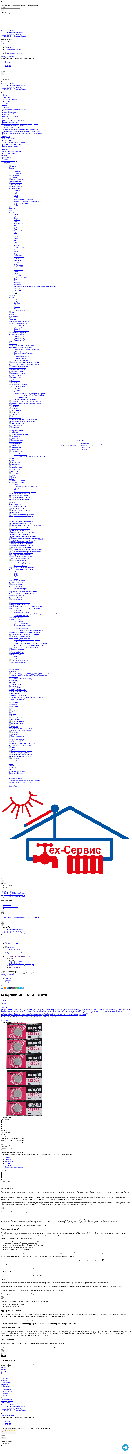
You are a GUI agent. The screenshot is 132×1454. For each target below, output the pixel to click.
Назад (13, 958)
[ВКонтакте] (2, 988)
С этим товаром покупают (14, 1167)
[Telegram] (22, 988)
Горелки (69, 1015)
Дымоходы (92, 1009)
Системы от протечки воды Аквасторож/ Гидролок (22, 1011)
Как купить (9, 1161)
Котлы (3, 1009)
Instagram (8, 64)
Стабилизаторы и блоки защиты (51, 1011)
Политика (4, 1393)
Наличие (8, 1158)
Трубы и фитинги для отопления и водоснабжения (98, 1011)
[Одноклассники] (5, 988)
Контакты (4, 1384)
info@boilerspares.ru (9, 57)
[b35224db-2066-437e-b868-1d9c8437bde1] (24, 1069)
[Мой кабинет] (2, 902)
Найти (3, 1438)
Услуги (3, 1371)
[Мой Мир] (8, 988)
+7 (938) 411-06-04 (7, 30)
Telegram (8, 66)
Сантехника (30, 1016)
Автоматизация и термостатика (107, 1009)
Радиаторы (69, 1009)
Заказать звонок (14, 967)
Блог (2, 1373)
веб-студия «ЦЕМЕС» (59, 1428)
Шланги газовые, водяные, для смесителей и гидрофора (52, 1013)
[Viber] (13, 988)
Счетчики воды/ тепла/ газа (101, 1013)
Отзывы (8, 1159)
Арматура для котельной (71, 1011)
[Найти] (2, 10)
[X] (10, 988)
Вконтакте (8, 62)
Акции (3, 1369)
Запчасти (8, 1009)
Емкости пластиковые (80, 1009)
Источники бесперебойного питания (25, 1015)
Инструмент (87, 1013)
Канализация (115, 1013)
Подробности (5, 1137)
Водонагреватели (42, 1009)
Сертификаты (6, 1382)
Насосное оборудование (56, 1009)
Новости (4, 1380)
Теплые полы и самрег (49, 1016)
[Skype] (19, 988)
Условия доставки (7, 1391)
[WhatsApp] (16, 988)
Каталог (3, 1367)
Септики (38, 1016)
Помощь (4, 1395)
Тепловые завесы (60, 1015)
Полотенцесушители (13, 1016)
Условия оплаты (6, 1390)
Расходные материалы (46, 1015)
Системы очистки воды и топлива (24, 1009)
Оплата (7, 1163)
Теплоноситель (77, 1013)
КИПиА (23, 1016)
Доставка (8, 1165)
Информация (5, 1386)
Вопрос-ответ (5, 1403)
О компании (5, 1378)
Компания (4, 1375)
